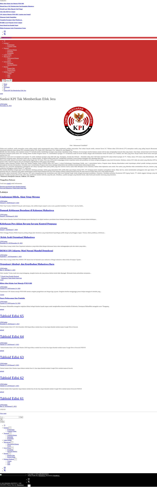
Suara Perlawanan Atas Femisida (12, 298)
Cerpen (9, 73)
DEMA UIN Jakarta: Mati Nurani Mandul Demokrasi (26, 250)
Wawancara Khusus (13, 58)
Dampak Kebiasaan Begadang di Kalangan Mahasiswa (27, 210)
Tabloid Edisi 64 (12, 336)
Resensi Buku (11, 70)
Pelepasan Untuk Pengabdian (8, 17)
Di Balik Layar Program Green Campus (11, 22)
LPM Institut (3, 104)
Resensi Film (11, 68)
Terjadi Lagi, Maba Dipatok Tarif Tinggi (11, 9)
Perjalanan (10, 63)
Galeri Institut (7, 55)
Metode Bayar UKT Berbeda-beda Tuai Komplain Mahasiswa (17, 6)
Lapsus (2, 294)
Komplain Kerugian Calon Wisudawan (11, 20)
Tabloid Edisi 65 (12, 316)
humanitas (10, 51)
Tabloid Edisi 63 (12, 357)
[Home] (4, 41)
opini (8, 76)
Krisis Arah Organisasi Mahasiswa (17, 237)
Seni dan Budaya (12, 65)
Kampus (6, 43)
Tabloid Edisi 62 (12, 378)
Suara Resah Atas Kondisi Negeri (9, 25)
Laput (1, 280)
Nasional (6, 48)
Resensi (6, 66)
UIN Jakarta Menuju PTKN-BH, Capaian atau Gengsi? (15, 14)
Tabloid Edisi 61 (12, 398)
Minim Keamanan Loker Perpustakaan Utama (13, 28)
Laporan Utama (11, 46)
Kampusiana (10, 45)
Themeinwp (20, 485)
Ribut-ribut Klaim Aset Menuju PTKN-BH (12, 3)
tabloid (2, 309)
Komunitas (10, 53)
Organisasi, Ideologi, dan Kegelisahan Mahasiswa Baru (27, 264)
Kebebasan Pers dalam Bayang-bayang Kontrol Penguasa (28, 223)
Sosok (9, 60)
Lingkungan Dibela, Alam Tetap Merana (20, 197)
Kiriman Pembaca (9, 72)
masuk (9, 183)
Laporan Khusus (12, 50)
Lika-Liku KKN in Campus (7, 11)
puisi (8, 75)
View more (3, 413)
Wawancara (7, 56)
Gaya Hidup (7, 61)
